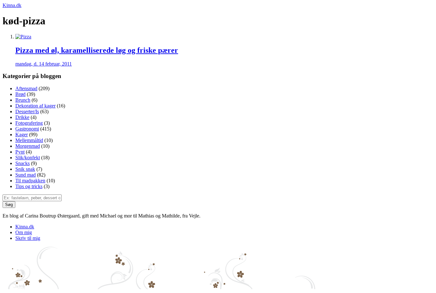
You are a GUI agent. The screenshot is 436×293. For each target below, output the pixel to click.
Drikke (22, 117)
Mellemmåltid (29, 140)
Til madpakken (30, 180)
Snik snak (25, 169)
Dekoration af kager (35, 105)
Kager (21, 134)
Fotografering (29, 123)
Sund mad (25, 175)
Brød (20, 94)
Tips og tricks (28, 186)
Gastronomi (27, 128)
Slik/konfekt (27, 157)
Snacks (22, 163)
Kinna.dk (12, 5)
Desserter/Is (27, 111)
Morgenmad (27, 146)
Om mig (23, 232)
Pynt (20, 151)
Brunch (22, 100)
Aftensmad (26, 88)
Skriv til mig (27, 238)
